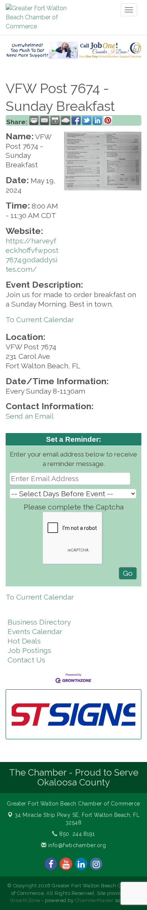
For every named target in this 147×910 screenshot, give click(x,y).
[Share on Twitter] (86, 120)
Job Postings (29, 650)
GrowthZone (25, 900)
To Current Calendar (40, 319)
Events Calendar (35, 631)
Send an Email (30, 416)
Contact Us (26, 660)
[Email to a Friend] (44, 120)
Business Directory (39, 622)
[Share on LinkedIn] (97, 120)
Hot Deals (24, 641)
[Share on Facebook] (76, 120)
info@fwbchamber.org (76, 845)
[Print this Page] (33, 120)
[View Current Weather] (65, 120)
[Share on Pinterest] (107, 120)
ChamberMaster (94, 900)
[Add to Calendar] (55, 120)
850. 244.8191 (76, 834)
